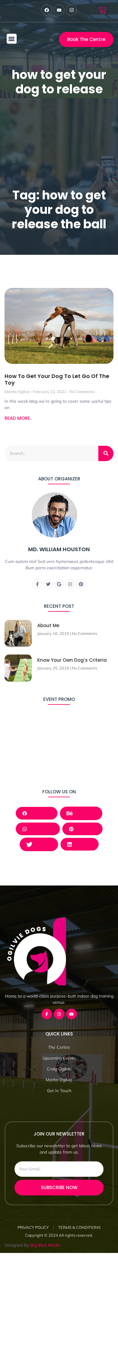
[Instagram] (69, 584)
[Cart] (102, 10)
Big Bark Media (45, 1245)
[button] (12, 39)
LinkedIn (82, 844)
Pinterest (85, 829)
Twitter (42, 844)
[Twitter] (48, 584)
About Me (48, 625)
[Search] (105, 453)
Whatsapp (40, 829)
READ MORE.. (18, 418)
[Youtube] (71, 1014)
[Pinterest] (80, 584)
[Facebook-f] (37, 584)
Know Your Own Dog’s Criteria (72, 660)
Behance (85, 813)
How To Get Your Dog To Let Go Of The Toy (57, 379)
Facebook (39, 813)
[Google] (59, 584)
